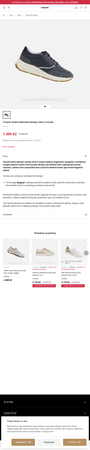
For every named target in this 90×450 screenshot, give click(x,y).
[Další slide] (86, 253)
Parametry (7, 214)
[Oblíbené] (81, 7)
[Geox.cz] (45, 8)
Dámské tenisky (32, 15)
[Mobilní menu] (4, 7)
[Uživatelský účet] (76, 7)
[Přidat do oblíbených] (27, 241)
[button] (45, 106)
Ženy (11, 15)
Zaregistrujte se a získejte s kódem (45, 2)
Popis (5, 156)
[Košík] (85, 7)
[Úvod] (4, 15)
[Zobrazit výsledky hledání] (9, 7)
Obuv (19, 15)
